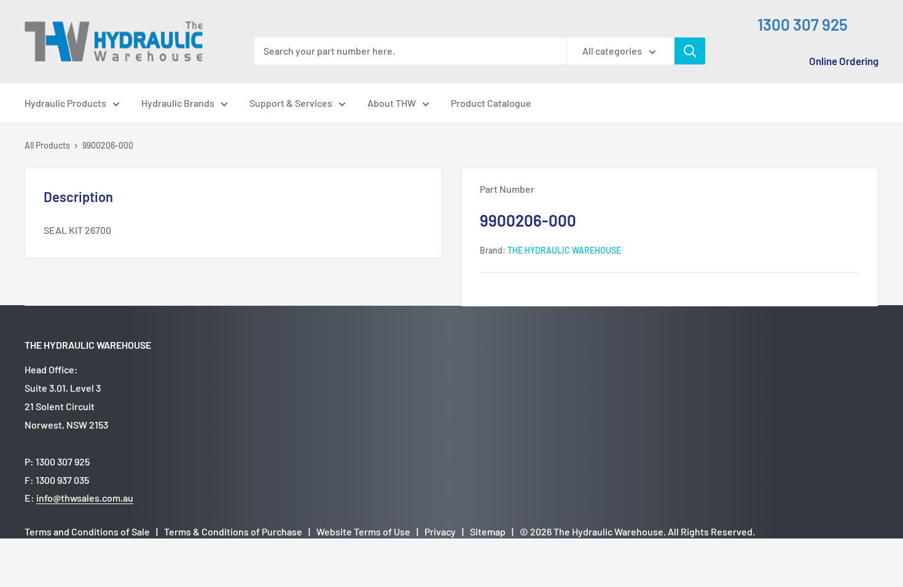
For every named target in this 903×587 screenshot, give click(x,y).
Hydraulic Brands (177, 103)
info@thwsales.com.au (84, 497)
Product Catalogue (491, 103)
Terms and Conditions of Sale (87, 531)
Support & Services (290, 103)
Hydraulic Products (65, 103)
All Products (47, 145)
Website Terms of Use (363, 531)
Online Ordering (843, 61)
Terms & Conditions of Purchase (233, 531)
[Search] (689, 50)
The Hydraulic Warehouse (564, 250)
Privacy (440, 531)
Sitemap (488, 531)
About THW (391, 103)
